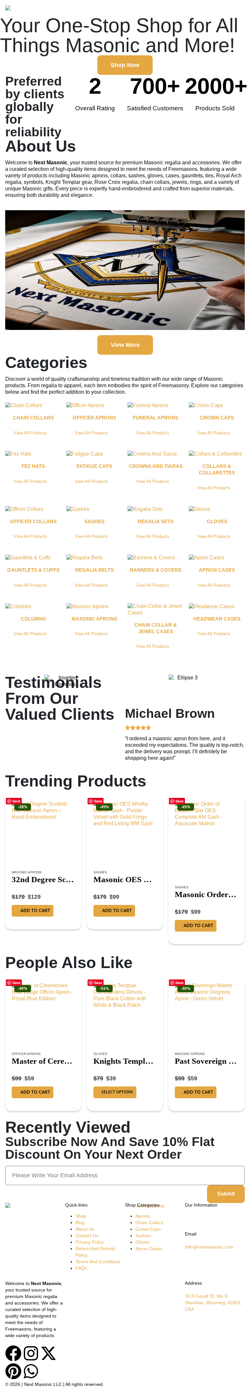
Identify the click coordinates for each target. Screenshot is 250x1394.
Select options (117, 1092)
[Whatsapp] (31, 1371)
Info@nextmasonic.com (209, 1247)
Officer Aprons (26, 1054)
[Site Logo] (23, 9)
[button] (239, 9)
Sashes (100, 872)
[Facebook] (13, 1353)
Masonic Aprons (27, 872)
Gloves (100, 1054)
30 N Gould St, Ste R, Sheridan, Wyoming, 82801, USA (213, 1302)
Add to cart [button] (35, 910)
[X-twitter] (48, 1353)
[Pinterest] (13, 1371)
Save (16, 801)
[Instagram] (31, 1353)
